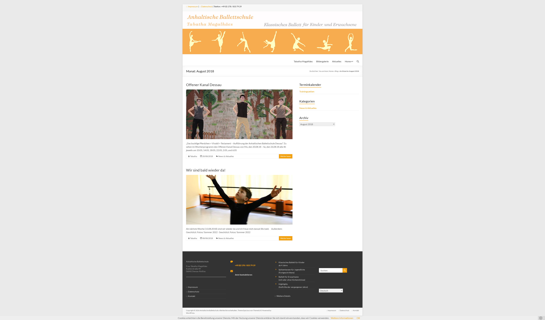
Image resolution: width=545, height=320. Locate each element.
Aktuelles (336, 61)
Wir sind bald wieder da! (206, 170)
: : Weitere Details (282, 296)
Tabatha (193, 156)
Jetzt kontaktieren (243, 274)
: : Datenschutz (205, 6)
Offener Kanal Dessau (203, 84)
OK (358, 318)
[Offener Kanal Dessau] (239, 91)
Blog (336, 71)
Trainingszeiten (306, 91)
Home (331, 71)
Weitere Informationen (342, 318)
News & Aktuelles (226, 156)
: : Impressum (192, 6)
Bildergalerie (322, 61)
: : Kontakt (190, 296)
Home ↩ (349, 61)
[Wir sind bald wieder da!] (239, 176)
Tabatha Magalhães (303, 61)
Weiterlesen (285, 156)
